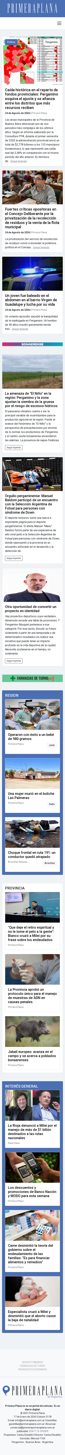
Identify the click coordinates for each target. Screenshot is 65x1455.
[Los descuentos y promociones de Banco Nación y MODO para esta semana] (32, 1167)
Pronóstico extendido (32, 1369)
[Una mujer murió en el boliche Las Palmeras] (32, 773)
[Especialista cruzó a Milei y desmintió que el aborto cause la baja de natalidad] (32, 1291)
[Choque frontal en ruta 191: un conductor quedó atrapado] (32, 832)
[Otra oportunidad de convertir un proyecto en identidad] (32, 585)
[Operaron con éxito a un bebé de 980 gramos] (32, 714)
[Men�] (59, 23)
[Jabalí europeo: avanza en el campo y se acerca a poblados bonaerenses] (32, 1031)
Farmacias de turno (32, 1365)
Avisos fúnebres (32, 1362)
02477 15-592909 (38, 1431)
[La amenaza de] (32, 371)
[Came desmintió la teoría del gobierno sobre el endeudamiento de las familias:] (32, 1225)
